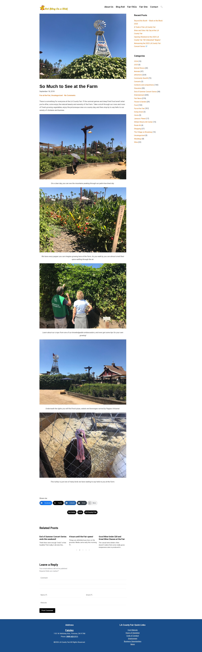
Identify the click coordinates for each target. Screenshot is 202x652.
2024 (136, 61)
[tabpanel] (56, 539)
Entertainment (139, 95)
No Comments (69, 95)
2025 (136, 65)
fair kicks (71, 512)
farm (80, 512)
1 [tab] (77, 550)
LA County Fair (90, 512)
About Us (108, 7)
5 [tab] (89, 550)
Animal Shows (139, 68)
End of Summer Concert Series (145, 92)
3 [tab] (83, 550)
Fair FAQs (132, 7)
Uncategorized (57, 95)
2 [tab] (80, 550)
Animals (137, 71)
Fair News (138, 98)
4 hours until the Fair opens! (55, 536)
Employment (132, 639)
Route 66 (137, 125)
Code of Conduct (132, 636)
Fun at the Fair (44, 95)
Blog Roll (120, 7)
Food (136, 105)
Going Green (138, 112)
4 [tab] (86, 550)
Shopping (137, 129)
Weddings (138, 139)
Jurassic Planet (140, 119)
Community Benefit (141, 78)
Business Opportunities (132, 641)
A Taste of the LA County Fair (144, 27)
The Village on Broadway (143, 132)
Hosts (136, 115)
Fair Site (143, 7)
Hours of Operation (133, 633)
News (132, 644)
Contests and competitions (144, 85)
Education (137, 88)
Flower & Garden (140, 102)
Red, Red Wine (108, 536)
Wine (136, 142)
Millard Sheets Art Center (143, 122)
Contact (154, 7)
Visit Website (133, 630)
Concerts (137, 82)
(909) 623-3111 (72, 637)
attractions (138, 75)
